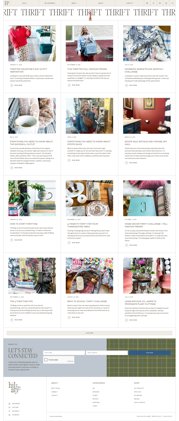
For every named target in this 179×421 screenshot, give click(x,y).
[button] (51, 3)
